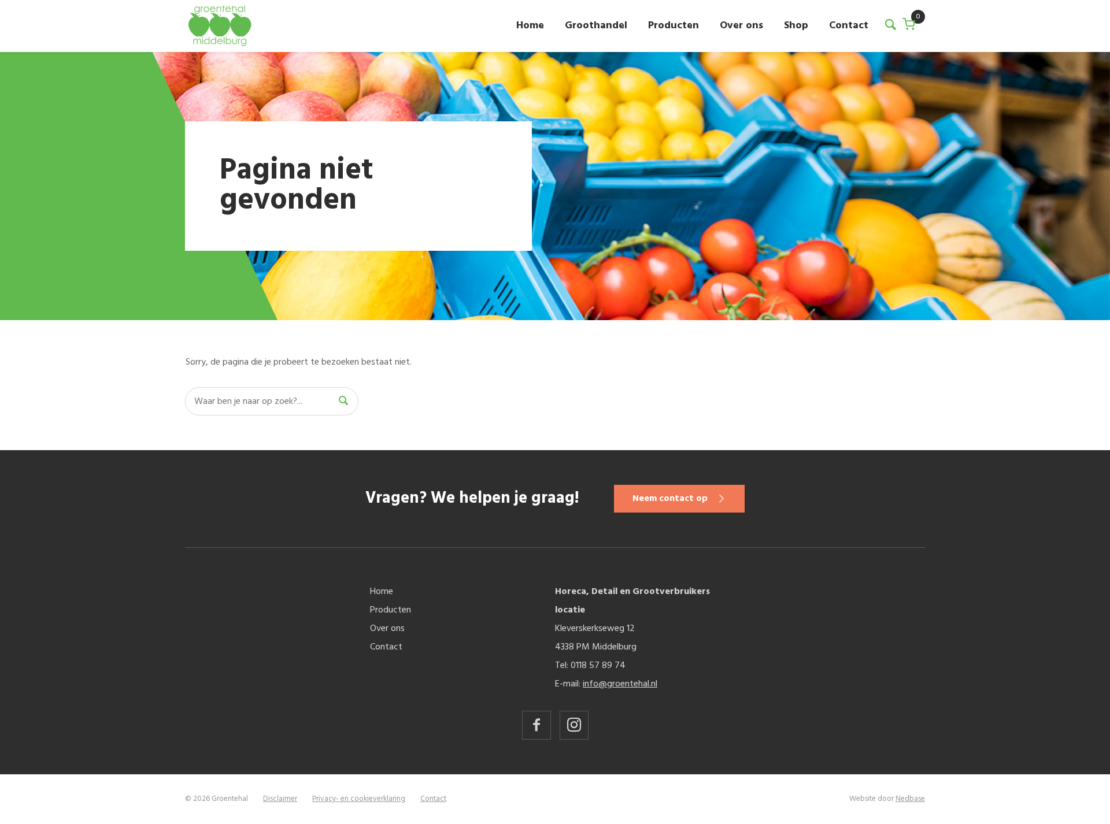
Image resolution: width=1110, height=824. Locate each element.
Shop (796, 25)
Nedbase (910, 799)
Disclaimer (280, 799)
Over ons (741, 25)
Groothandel (596, 25)
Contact (848, 25)
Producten (673, 25)
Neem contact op (670, 498)
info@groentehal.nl (620, 684)
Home (530, 25)
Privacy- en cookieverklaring (358, 799)
